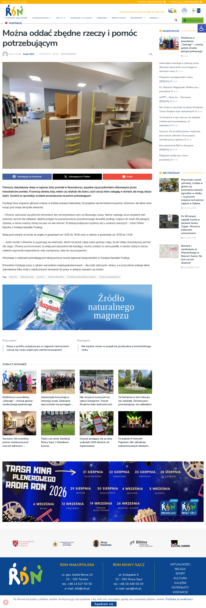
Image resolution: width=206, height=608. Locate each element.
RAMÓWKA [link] (119, 17)
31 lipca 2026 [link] (189, 238)
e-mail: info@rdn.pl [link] (77, 588)
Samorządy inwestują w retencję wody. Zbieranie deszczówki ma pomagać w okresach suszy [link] (57, 400)
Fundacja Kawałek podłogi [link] (81, 277)
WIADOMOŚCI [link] (40, 17)
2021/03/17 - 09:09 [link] (48, 54)
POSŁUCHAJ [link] (194, 20)
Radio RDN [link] (28, 54)
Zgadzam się (103, 604)
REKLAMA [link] (136, 17)
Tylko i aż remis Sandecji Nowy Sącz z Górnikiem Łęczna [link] (55, 442)
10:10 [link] (185, 56)
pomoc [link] (41, 277)
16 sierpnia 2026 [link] (191, 267)
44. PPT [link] (60, 17)
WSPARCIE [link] (15, 23)
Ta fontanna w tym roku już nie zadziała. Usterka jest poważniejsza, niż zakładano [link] (134, 400)
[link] (202, 28)
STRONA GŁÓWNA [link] (16, 17)
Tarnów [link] (13, 277)
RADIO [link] (154, 17)
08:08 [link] (199, 111)
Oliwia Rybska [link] (56, 277)
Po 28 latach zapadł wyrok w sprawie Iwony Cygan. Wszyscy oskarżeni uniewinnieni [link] (190, 225)
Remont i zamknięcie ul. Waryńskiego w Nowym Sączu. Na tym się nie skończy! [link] (191, 254)
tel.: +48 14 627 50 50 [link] (77, 584)
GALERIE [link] (102, 17)
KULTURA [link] (180, 578)
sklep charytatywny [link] (109, 277)
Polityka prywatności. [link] (179, 599)
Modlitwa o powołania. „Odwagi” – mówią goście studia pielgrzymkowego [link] (17, 400)
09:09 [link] (175, 91)
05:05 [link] (175, 160)
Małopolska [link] (27, 277)
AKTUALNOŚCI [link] (68, 54)
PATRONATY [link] (180, 587)
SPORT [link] (180, 573)
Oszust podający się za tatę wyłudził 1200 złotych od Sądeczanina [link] (96, 442)
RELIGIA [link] (180, 569)
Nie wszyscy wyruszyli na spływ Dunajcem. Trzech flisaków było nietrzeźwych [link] (96, 400)
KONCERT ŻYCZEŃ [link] (81, 17)
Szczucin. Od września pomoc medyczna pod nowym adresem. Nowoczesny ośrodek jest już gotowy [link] (17, 442)
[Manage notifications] (5, 602)
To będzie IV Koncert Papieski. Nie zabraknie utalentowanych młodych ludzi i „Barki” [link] (133, 442)
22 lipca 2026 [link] (189, 208)
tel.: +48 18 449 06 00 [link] (129, 584)
